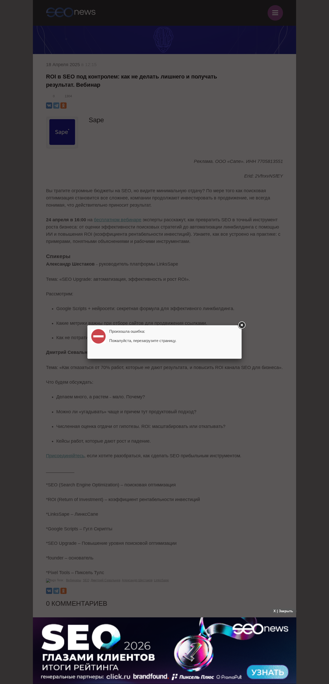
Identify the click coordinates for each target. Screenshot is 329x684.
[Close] (241, 325)
